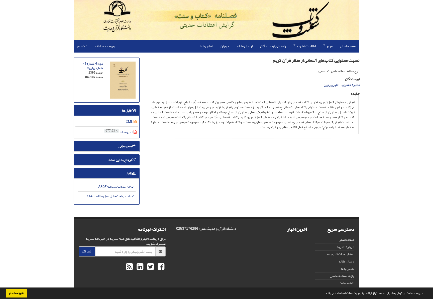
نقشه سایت (346, 283)
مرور (329, 46)
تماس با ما (206, 46)
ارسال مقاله (245, 46)
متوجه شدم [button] (16, 293)
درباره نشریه (345, 246)
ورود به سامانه (105, 46)
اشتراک (87, 251)
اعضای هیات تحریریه (340, 254)
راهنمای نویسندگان (273, 46)
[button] (322, 293)
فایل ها (127, 110)
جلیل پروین (331, 84)
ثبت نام (82, 46)
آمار (129, 173)
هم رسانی (125, 146)
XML (130, 121)
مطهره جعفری (351, 84)
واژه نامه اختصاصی (342, 275)
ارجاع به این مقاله (120, 159)
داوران (225, 46)
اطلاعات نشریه (306, 46)
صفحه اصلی (348, 46)
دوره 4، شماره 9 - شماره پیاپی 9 (93, 66)
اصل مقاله (119, 132)
